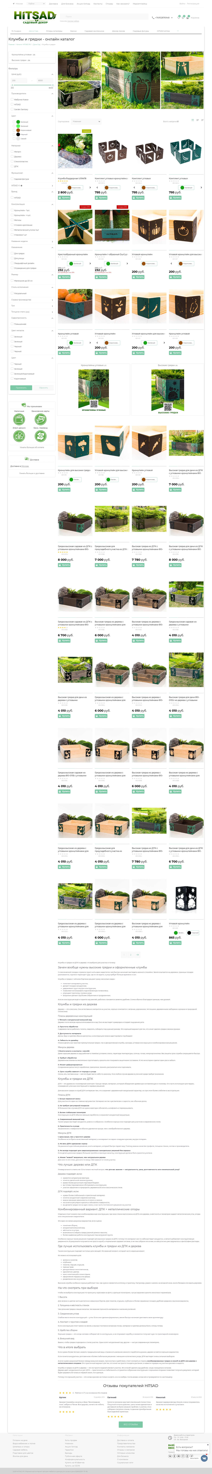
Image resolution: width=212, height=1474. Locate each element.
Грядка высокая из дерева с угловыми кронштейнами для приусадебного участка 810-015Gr (112, 700)
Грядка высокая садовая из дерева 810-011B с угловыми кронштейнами (72, 776)
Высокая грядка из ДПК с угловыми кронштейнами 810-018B (147, 549)
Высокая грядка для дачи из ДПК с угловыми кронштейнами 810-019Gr (186, 473)
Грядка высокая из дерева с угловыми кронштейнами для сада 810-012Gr (73, 926)
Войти (182, 3)
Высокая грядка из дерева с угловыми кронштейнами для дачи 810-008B (184, 776)
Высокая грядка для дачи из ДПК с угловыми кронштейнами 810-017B (186, 549)
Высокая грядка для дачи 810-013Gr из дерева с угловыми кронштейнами (184, 700)
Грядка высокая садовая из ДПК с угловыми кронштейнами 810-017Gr (75, 549)
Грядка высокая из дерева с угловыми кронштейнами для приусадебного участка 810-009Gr (110, 926)
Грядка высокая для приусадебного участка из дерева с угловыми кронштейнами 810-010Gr (108, 851)
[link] (192, 120)
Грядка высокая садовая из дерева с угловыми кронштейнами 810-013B (183, 625)
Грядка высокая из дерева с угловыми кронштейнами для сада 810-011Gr (73, 851)
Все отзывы (131, 1424)
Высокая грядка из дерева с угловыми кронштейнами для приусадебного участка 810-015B (111, 625)
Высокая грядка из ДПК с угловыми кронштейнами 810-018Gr (147, 851)
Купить (66, 197)
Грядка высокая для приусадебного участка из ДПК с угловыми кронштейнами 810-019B (112, 549)
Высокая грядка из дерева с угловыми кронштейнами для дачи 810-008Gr (147, 926)
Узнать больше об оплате (32, 447)
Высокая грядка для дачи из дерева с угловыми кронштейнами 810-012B (72, 700)
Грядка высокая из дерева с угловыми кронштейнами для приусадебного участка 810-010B (111, 776)
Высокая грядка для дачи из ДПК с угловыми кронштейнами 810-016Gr (186, 851)
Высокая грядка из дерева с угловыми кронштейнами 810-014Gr (147, 700)
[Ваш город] (208, 1445)
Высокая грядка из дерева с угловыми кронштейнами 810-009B (147, 776)
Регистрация (193, 3)
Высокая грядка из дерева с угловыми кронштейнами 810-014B (147, 625)
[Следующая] (137, 955)
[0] (179, 19)
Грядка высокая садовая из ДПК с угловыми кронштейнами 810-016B (75, 625)
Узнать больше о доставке (31, 473)
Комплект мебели (73, 21)
